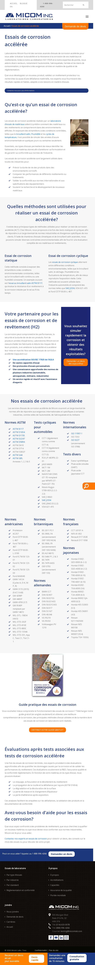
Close (87, 3)
